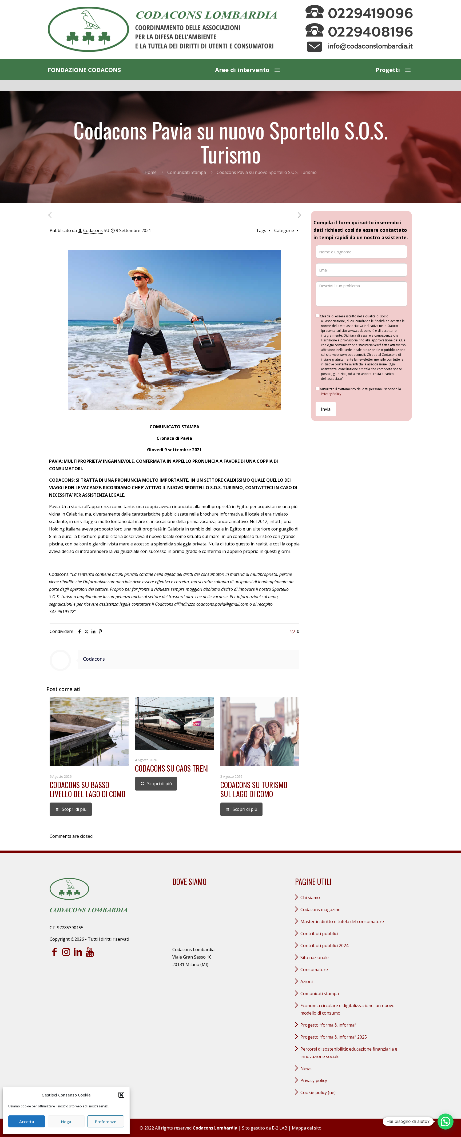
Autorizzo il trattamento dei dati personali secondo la (360, 391)
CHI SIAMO (310, 897)
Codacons (93, 230)
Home (151, 172)
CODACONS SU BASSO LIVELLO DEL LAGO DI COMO (87, 789)
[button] (121, 1095)
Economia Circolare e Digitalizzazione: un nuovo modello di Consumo (347, 1009)
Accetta (26, 1121)
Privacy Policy (331, 394)
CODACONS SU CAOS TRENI (172, 768)
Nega (66, 1121)
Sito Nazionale (314, 957)
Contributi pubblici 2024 (324, 945)
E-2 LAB (279, 1128)
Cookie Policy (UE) (318, 1092)
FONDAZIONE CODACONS (84, 70)
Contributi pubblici (319, 933)
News (306, 1068)
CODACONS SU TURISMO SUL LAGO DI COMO (253, 789)
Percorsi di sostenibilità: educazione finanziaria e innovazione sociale (348, 1052)
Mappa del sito (306, 1128)
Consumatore (314, 969)
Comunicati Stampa (186, 172)
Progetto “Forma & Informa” (328, 1025)
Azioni (306, 981)
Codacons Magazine (320, 909)
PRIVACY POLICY (313, 1080)
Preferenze (105, 1121)
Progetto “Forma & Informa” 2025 (333, 1037)
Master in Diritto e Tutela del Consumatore (342, 921)
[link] (162, 30)
